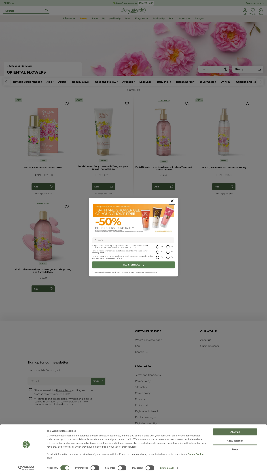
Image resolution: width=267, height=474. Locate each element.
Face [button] (94, 18)
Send (96, 381)
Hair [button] (127, 18)
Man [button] (171, 18)
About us (205, 339)
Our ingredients (209, 345)
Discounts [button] (69, 18)
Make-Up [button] (158, 18)
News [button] (83, 18)
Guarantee (141, 399)
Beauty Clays (80, 81)
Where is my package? (148, 339)
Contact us (141, 352)
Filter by (239, 69)
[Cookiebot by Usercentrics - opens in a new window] (26, 468)
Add (36, 186)
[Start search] (46, 11)
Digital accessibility (146, 423)
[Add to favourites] (66, 103)
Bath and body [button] (111, 18)
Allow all (235, 432)
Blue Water (207, 81)
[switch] (95, 467)
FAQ (137, 345)
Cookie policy (142, 393)
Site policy (141, 387)
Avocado (127, 81)
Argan (62, 81)
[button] (7, 82)
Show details (167, 468)
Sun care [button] (184, 18)
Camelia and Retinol (248, 81)
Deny (235, 449)
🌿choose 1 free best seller (125, 3)
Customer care (254, 3)
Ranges (199, 18)
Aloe (49, 81)
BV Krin (225, 81)
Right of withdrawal (146, 411)
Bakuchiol (163, 81)
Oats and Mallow (105, 81)
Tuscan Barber (185, 81)
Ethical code (142, 405)
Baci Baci (145, 81)
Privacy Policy (112, 272)
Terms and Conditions (148, 375)
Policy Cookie (196, 454)
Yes (162, 246)
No (172, 246)
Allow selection (235, 440)
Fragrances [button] (142, 18)
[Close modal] (172, 201)
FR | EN (8, 3)
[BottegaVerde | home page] (133, 11)
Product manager (145, 417)
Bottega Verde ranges (20, 66)
